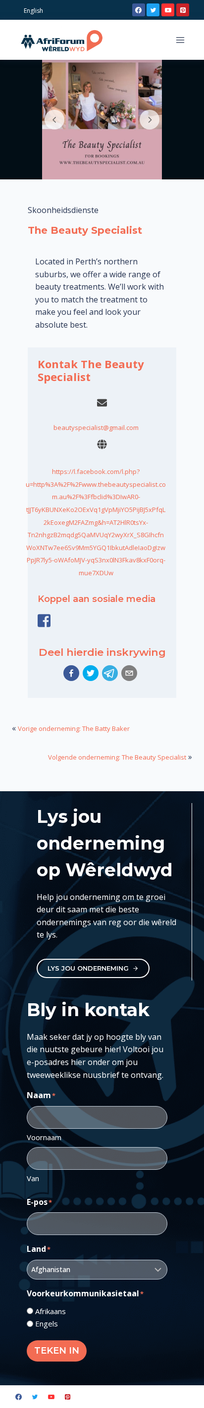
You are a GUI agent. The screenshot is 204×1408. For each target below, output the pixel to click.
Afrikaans (50, 1311)
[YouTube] (167, 9)
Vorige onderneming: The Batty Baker (74, 728)
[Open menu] (180, 39)
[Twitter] (153, 9)
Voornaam (44, 1137)
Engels (46, 1323)
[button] (71, 673)
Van (33, 1178)
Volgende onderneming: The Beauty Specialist (117, 757)
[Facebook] (138, 9)
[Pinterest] (182, 9)
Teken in (56, 1350)
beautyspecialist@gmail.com (96, 427)
